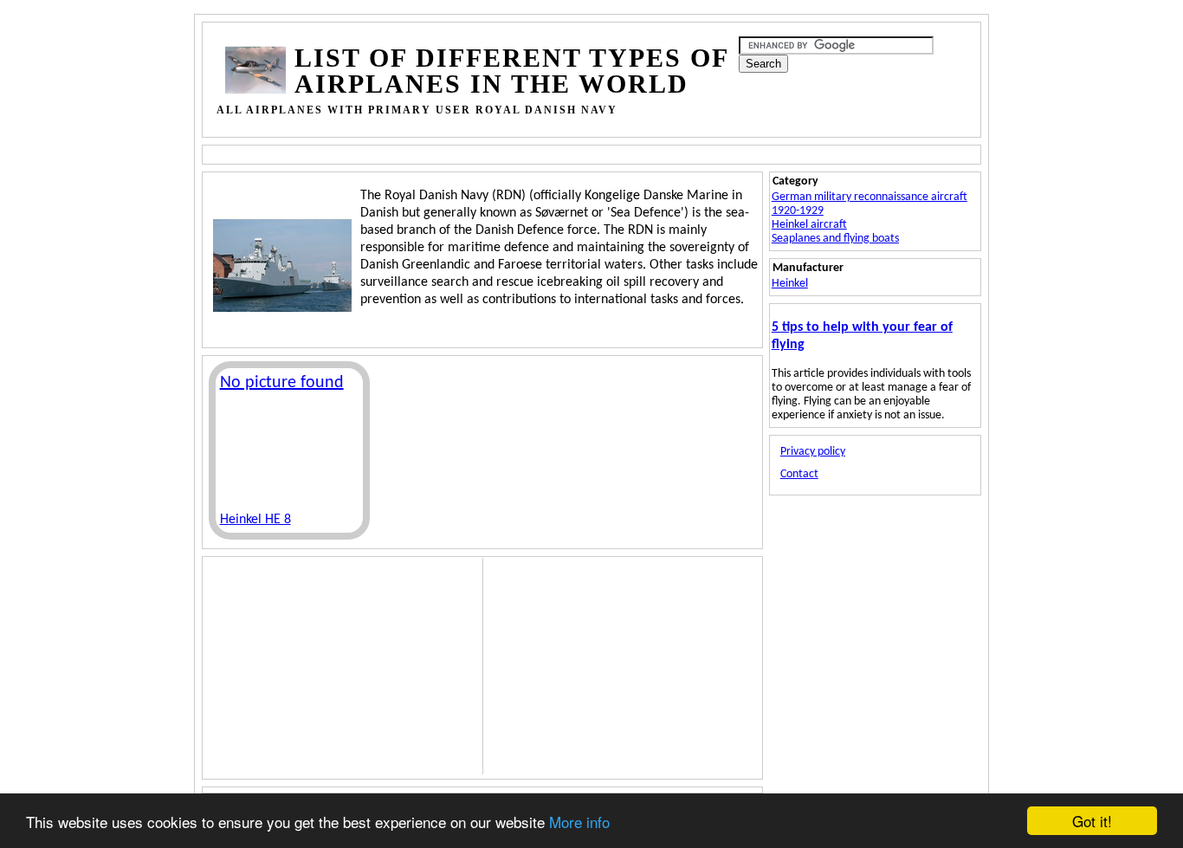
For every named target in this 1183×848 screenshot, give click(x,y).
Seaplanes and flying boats (835, 238)
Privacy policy (812, 451)
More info (579, 821)
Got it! (1092, 821)
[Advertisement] (541, 152)
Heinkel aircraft (809, 224)
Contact (799, 474)
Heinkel (790, 283)
